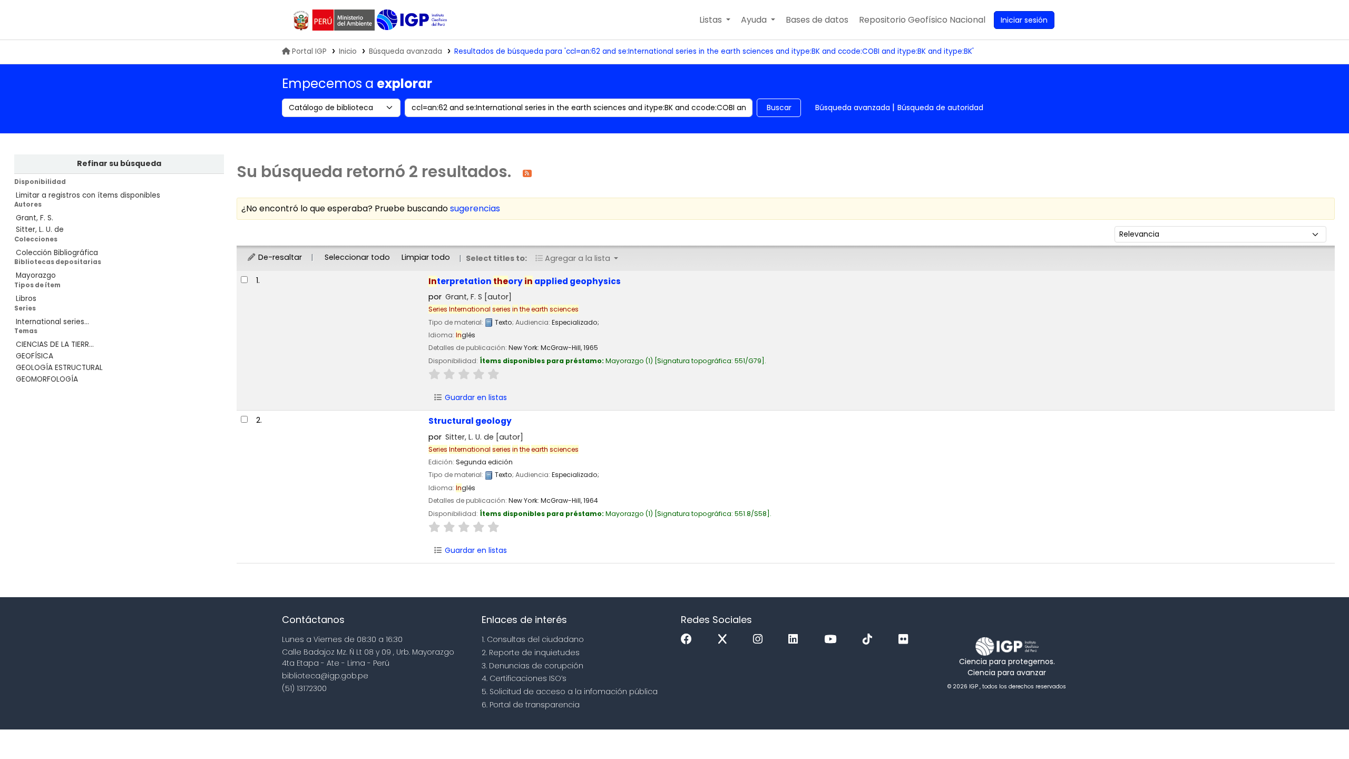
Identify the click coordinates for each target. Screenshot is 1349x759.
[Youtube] (833, 639)
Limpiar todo (426, 257)
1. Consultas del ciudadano (533, 639)
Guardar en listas (475, 397)
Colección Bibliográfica (57, 253)
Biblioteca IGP (413, 20)
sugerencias (475, 208)
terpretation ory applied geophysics (524, 281)
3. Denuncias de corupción (532, 665)
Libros (26, 299)
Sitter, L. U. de (40, 230)
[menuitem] (922, 20)
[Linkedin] (795, 639)
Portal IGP (309, 51)
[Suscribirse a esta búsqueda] (527, 172)
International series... (52, 322)
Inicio (348, 51)
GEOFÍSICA (34, 356)
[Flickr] (905, 639)
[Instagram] (760, 639)
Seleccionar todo (357, 257)
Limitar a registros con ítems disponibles (88, 195)
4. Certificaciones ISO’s (524, 678)
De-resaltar (279, 257)
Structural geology (470, 420)
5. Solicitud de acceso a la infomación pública (570, 691)
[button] (715, 20)
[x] (725, 639)
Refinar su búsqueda (119, 163)
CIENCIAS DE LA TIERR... (55, 344)
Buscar (779, 107)
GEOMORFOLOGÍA (47, 379)
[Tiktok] (870, 639)
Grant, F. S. (34, 218)
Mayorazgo (36, 275)
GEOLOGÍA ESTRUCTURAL (59, 368)
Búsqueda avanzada (405, 51)
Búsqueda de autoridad (940, 107)
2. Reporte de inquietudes (531, 652)
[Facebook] (689, 639)
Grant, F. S (478, 296)
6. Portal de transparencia (531, 704)
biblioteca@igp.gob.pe (325, 675)
